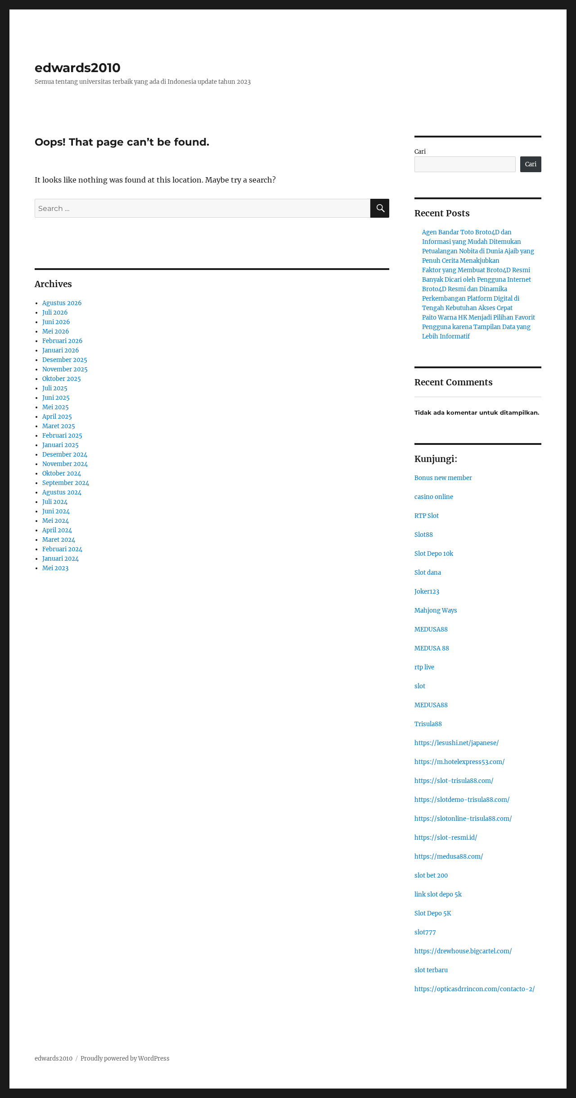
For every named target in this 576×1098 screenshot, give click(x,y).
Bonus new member (443, 478)
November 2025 (65, 369)
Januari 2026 (60, 350)
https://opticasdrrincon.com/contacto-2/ (474, 989)
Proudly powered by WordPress (125, 1058)
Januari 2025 (60, 445)
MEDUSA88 (431, 629)
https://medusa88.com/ (448, 856)
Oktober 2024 (61, 473)
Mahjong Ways (435, 610)
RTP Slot (426, 516)
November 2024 (65, 464)
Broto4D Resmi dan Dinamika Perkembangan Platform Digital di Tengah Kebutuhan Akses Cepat (470, 298)
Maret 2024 (58, 540)
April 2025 (57, 417)
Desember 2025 (64, 360)
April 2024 (57, 530)
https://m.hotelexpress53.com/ (459, 762)
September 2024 (65, 483)
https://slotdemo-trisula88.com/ (462, 800)
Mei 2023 (55, 568)
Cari (420, 152)
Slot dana (427, 572)
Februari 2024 (62, 549)
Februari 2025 (62, 435)
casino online (433, 497)
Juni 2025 (56, 398)
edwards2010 (78, 67)
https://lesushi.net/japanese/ (456, 743)
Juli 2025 (55, 388)
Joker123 (426, 591)
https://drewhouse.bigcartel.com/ (463, 951)
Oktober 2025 (61, 379)
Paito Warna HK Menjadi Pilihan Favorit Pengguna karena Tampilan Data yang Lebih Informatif (478, 327)
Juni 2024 (56, 511)
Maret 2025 (58, 426)
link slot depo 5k (438, 894)
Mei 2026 (55, 331)
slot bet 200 (431, 875)
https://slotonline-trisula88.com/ (463, 819)
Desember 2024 (64, 454)
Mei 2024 (55, 521)
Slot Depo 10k (433, 554)
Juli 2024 (55, 502)
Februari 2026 (62, 341)
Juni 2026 (56, 322)
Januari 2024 (60, 559)
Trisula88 (428, 724)
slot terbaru (431, 970)
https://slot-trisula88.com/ (454, 781)
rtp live (424, 667)
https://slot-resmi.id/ (445, 838)
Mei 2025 (55, 407)
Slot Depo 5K (432, 913)
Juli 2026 (55, 312)
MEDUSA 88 (431, 648)
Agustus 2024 (61, 492)
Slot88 (423, 535)
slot (419, 686)
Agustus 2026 (62, 303)
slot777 (425, 932)
